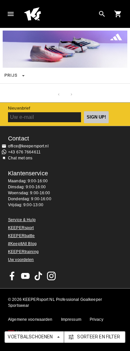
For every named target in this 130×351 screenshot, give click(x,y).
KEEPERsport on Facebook (12, 276)
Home (59, 14)
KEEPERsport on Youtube (25, 276)
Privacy (96, 319)
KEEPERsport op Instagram (51, 276)
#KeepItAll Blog (22, 243)
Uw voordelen (21, 259)
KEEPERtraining (23, 251)
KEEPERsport (21, 227)
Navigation (11, 14)
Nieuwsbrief (19, 108)
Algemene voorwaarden (30, 319)
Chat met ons (20, 158)
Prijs (11, 75)
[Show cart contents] (118, 14)
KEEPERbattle (21, 235)
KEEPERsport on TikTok (38, 276)
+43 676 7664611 (24, 152)
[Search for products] (102, 14)
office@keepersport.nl (28, 146)
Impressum (71, 319)
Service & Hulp (22, 220)
